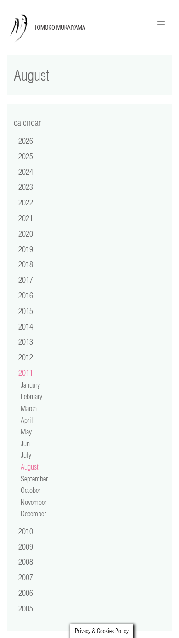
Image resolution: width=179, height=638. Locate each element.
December (33, 513)
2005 (25, 608)
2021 (25, 218)
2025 (25, 156)
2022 (25, 202)
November (33, 502)
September (34, 478)
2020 (25, 233)
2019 (25, 249)
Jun (25, 443)
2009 (25, 546)
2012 (25, 357)
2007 (25, 577)
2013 (25, 341)
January (30, 384)
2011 (25, 373)
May (26, 431)
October (30, 490)
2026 (25, 140)
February (31, 396)
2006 (25, 593)
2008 (25, 562)
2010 (25, 531)
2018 (25, 264)
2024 (25, 172)
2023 (25, 187)
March (29, 408)
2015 (25, 311)
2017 (25, 280)
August (30, 466)
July (26, 455)
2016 (25, 295)
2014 (25, 326)
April (27, 420)
